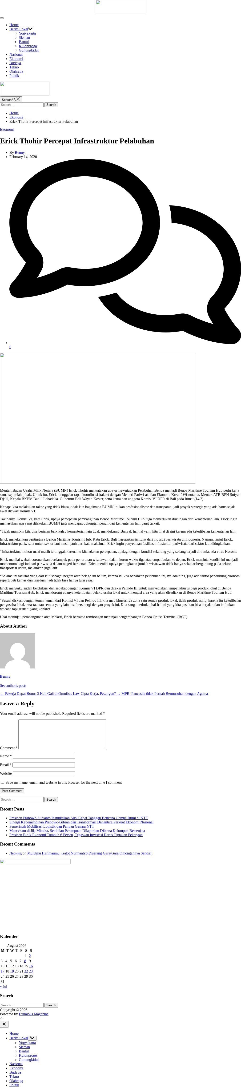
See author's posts (13, 686)
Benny (20, 152)
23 (31, 971)
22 (26, 971)
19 (12, 971)
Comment (8, 748)
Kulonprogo (28, 46)
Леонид (15, 853)
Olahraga (16, 71)
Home (14, 25)
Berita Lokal (18, 29)
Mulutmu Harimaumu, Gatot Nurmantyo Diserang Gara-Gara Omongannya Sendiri (89, 853)
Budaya (15, 63)
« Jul (3, 986)
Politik (14, 76)
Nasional (16, 54)
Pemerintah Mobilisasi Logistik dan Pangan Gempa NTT (51, 826)
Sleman (24, 38)
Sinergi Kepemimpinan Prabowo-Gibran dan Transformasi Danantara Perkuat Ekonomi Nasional (81, 822)
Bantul (24, 42)
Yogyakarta (27, 33)
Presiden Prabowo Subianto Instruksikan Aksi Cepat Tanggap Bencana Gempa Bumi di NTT (78, 818)
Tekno (14, 67)
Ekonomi (16, 59)
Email (6, 765)
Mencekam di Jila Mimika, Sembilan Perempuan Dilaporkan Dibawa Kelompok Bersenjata (77, 831)
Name (6, 756)
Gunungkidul (29, 50)
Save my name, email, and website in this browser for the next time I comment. (64, 782)
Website (6, 773)
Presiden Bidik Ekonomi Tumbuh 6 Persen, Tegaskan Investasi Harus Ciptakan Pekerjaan (76, 835)
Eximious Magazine (33, 1014)
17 (2, 971)
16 (31, 966)
